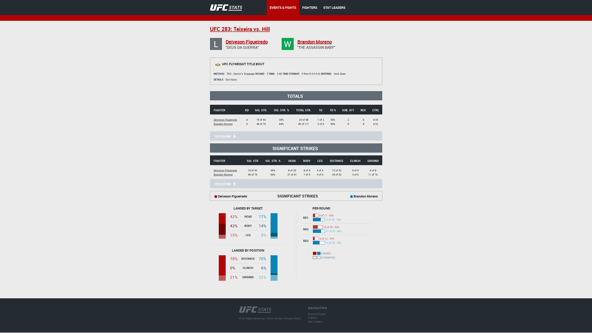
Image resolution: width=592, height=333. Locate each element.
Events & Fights (317, 314)
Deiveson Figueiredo (247, 42)
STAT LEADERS (334, 7)
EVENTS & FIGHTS (283, 7)
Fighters (313, 317)
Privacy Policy (292, 318)
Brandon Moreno (314, 42)
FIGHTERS (309, 7)
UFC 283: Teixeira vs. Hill (240, 29)
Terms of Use (274, 318)
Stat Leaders (315, 321)
